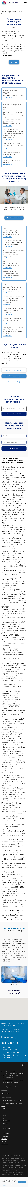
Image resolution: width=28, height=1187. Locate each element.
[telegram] (17, 1043)
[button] (14, 62)
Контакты (4, 1090)
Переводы (4, 1136)
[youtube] (5, 1043)
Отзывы (3, 1131)
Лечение (4, 1126)
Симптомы (4, 1123)
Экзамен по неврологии (15, 11)
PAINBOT (4, 1141)
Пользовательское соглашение (11, 1100)
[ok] (14, 1043)
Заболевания (5, 1120)
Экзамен (4, 1138)
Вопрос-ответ (5, 1093)
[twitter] (8, 1043)
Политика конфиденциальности (11, 1103)
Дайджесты (5, 1133)
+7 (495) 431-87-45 (8, 1025)
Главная (3, 11)
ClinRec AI (4, 1144)
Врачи (3, 1108)
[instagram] (11, 1043)
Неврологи (5, 1111)
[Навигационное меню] (25, 2)
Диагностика (5, 1128)
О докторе (4, 1118)
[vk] (2, 1043)
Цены (3, 1105)
